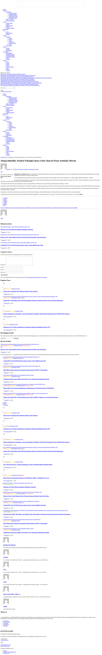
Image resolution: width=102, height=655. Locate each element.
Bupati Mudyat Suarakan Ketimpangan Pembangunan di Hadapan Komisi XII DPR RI (20, 81)
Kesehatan (11, 41)
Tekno (10, 40)
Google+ (5, 200)
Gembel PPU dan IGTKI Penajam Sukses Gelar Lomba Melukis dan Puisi (17, 76)
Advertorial (5, 51)
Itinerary (8, 26)
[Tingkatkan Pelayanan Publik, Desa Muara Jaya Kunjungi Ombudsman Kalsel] (18, 375)
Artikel (7, 69)
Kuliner (7, 24)
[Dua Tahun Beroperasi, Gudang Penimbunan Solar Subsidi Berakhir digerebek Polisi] (6, 460)
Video (7, 61)
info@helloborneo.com (6, 644)
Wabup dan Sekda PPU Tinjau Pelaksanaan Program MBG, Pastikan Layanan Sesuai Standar (21, 82)
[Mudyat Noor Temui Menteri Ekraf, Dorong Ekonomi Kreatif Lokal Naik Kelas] (20, 234)
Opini (7, 68)
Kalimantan (8, 12)
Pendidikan (5, 29)
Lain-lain (8, 70)
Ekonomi (21, 169)
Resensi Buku (9, 33)
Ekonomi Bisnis (12, 43)
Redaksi (5, 650)
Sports (4, 46)
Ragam (4, 60)
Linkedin (5, 201)
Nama (2, 267)
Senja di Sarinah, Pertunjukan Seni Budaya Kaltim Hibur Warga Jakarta (19, 207)
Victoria (5, 557)
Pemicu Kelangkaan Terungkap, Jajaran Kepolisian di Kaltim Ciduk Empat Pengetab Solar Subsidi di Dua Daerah (36, 314)
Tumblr (5, 202)
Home (4, 9)
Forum (7, 65)
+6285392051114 (4, 640)
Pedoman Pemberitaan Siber (9, 652)
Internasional (9, 45)
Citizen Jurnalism (10, 66)
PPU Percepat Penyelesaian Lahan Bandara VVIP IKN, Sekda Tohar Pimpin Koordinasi (20, 85)
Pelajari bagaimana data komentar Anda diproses (36, 277)
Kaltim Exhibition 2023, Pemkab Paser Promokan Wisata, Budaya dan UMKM (57, 207)
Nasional (8, 36)
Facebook (5, 198)
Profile (7, 58)
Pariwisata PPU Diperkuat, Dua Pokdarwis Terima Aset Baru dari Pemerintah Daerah (19, 84)
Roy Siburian (7, 316)
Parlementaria (9, 53)
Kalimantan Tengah (13, 17)
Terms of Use (6, 653)
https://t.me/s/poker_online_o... (12, 594)
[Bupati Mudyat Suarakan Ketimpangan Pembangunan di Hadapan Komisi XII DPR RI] (24, 384)
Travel (4, 22)
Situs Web (3, 272)
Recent (4, 403)
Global (4, 35)
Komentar (3, 264)
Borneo (5, 10)
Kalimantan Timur (13, 13)
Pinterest (5, 204)
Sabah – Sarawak (10, 19)
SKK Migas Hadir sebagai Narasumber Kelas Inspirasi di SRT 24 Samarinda (17, 79)
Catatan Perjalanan (10, 28)
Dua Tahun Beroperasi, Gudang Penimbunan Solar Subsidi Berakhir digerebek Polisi (27, 464)
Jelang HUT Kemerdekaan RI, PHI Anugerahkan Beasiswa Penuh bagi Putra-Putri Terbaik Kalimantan (33, 300)
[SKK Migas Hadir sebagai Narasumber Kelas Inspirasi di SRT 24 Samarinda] (21, 366)
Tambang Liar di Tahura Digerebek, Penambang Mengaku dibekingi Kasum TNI (26, 327)
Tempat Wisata (9, 23)
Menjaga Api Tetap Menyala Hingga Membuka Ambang (13, 74)
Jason (5, 582)
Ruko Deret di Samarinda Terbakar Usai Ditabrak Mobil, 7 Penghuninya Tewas (26, 478)
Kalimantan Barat (13, 14)
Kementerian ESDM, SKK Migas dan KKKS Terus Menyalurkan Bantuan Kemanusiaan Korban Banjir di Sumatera (26, 77)
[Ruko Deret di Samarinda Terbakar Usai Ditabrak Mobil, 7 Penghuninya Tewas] (6, 474)
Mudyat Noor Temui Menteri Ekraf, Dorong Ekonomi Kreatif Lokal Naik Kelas (18, 75)
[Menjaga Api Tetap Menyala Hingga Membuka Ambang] (15, 226)
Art (4, 30)
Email (2, 269)
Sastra (7, 31)
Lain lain (8, 59)
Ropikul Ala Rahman (9, 545)
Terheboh (22, 475)
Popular (5, 402)
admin (8, 169)
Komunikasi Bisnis (10, 55)
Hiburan (8, 34)
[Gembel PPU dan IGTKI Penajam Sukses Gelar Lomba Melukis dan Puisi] (19, 242)
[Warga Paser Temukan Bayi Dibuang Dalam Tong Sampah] (6, 287)
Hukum (10, 39)
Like (2, 171)
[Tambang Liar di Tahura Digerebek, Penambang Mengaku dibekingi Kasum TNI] (6, 323)
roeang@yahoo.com (5, 646)
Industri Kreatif (9, 25)
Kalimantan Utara (13, 18)
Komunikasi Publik (10, 56)
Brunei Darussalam (10, 20)
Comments (5, 405)
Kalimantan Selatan (13, 15)
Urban (10, 44)
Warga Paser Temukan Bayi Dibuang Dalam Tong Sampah (20, 291)
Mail (4, 205)
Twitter (4, 199)
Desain (7, 64)
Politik (10, 38)
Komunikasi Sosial (10, 54)
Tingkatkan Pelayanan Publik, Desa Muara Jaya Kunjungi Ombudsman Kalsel (18, 80)
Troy (4, 569)
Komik (7, 63)
